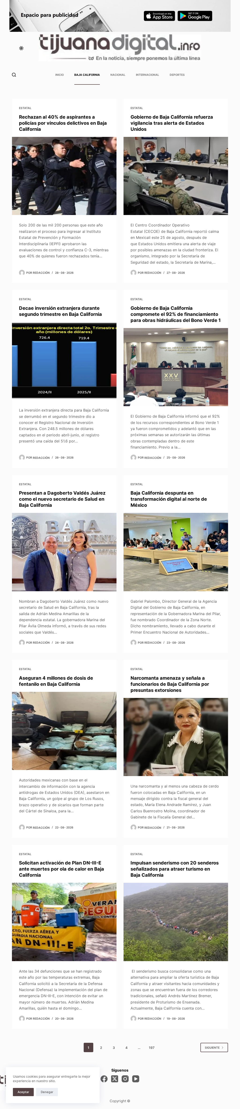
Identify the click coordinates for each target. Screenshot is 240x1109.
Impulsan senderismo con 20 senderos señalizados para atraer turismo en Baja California (175, 869)
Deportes (177, 75)
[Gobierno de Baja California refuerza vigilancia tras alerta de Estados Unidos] (176, 176)
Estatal (25, 108)
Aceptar (23, 1092)
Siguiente (212, 1047)
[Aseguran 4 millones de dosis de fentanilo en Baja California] (64, 731)
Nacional (117, 75)
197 (151, 1048)
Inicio (59, 75)
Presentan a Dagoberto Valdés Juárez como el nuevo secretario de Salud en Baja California (62, 499)
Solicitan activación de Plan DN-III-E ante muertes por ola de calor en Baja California (61, 869)
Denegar (47, 1092)
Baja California (87, 75)
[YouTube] (135, 1078)
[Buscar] (14, 75)
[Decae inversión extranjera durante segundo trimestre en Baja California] (64, 361)
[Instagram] (125, 1078)
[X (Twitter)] (114, 1078)
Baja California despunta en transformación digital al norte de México (169, 499)
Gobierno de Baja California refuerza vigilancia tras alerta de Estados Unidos (172, 123)
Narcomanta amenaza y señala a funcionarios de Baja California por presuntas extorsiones (170, 684)
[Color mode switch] (21, 48)
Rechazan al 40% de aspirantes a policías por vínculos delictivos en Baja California (63, 123)
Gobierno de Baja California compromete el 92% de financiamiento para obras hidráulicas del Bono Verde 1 (176, 314)
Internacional (147, 75)
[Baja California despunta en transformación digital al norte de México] (176, 552)
